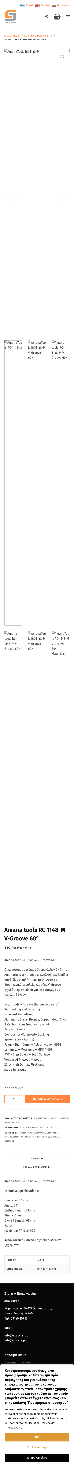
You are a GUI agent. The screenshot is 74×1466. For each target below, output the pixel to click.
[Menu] (68, 16)
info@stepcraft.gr (17, 1335)
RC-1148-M (27, 1136)
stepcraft (42, 1136)
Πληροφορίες (14, 1427)
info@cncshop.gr (16, 1340)
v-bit (54, 1136)
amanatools (36, 1132)
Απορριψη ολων (37, 1457)
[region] (37, 1415)
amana (22, 1132)
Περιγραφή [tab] (37, 1158)
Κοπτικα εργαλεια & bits (36, 1127)
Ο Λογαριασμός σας (17, 1362)
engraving (11, 1136)
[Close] (70, 1367)
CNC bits (52, 1132)
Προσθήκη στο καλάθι (47, 1099)
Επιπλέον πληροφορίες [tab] (37, 1167)
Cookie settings (37, 1447)
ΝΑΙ (37, 1437)
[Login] (46, 16)
